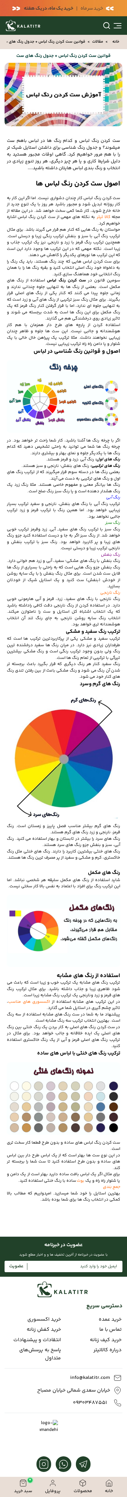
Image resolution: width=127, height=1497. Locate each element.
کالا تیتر (103, 217)
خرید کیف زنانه (105, 1340)
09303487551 (90, 1403)
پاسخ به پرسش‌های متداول (40, 1354)
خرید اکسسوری (44, 1320)
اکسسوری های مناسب (29, 1002)
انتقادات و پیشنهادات (37, 1340)
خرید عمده (110, 1320)
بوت (80, 1180)
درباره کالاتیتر (107, 1350)
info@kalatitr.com (90, 1378)
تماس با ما (110, 1330)
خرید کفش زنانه (44, 1330)
